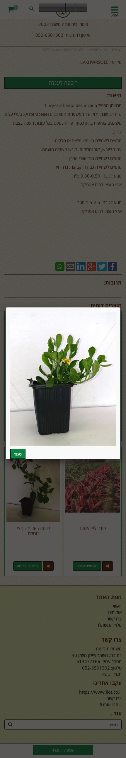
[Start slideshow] (52, 7)
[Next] (61, 7)
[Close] (120, 307)
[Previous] (43, 7)
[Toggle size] (70, 7)
